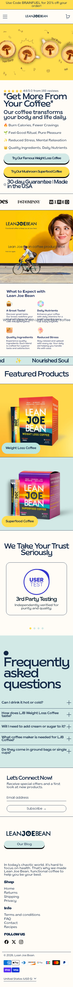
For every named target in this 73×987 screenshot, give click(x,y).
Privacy (10, 901)
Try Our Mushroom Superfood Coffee (36, 171)
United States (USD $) (18, 979)
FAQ (7, 919)
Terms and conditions (22, 915)
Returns (10, 892)
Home (9, 888)
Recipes (10, 927)
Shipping (11, 897)
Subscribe (34, 808)
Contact (11, 923)
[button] (13, 91)
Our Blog (24, 844)
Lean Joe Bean (24, 955)
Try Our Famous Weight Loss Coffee (36, 158)
